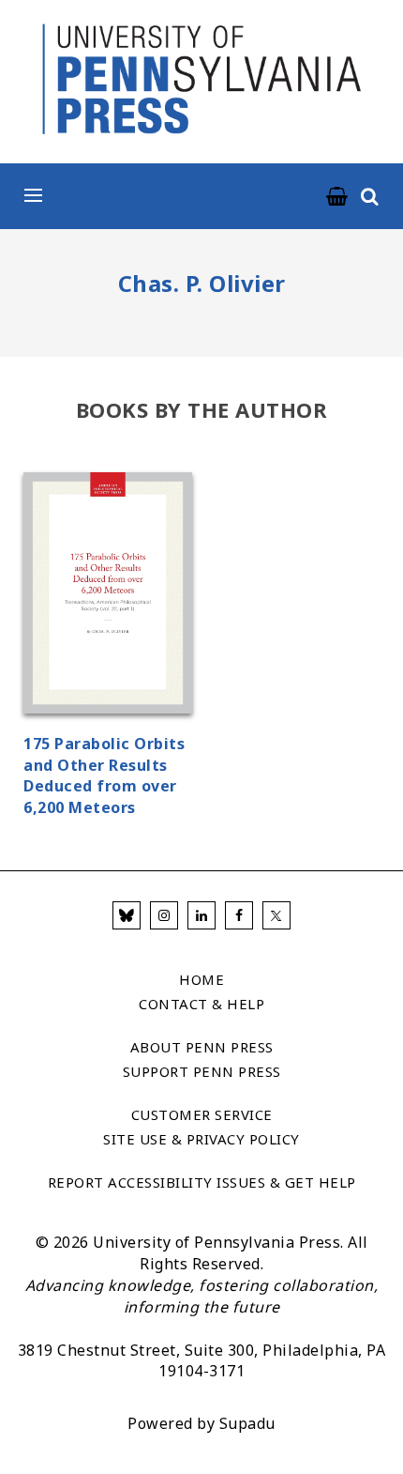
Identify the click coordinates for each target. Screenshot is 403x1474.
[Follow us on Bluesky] (126, 915)
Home (201, 979)
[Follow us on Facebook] (239, 915)
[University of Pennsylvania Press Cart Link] (337, 197)
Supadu (247, 1423)
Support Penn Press (202, 1071)
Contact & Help (201, 1003)
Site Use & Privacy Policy (201, 1138)
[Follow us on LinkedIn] (201, 915)
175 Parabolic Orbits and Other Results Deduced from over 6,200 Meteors (104, 776)
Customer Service (202, 1114)
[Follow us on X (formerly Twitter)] (276, 915)
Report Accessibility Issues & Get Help (202, 1182)
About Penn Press (202, 1046)
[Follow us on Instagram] (164, 915)
